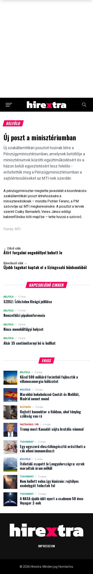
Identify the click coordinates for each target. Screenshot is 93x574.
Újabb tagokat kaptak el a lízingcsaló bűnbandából (45, 265)
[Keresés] (84, 104)
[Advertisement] (46, 49)
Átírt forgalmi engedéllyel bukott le (32, 250)
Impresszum (46, 546)
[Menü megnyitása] (8, 104)
